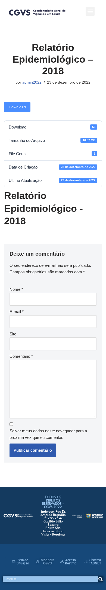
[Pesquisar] (100, 579)
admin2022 (32, 82)
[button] (90, 11)
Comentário (21, 356)
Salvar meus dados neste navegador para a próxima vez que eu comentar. (48, 434)
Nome (16, 289)
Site (13, 334)
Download (17, 107)
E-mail (17, 311)
